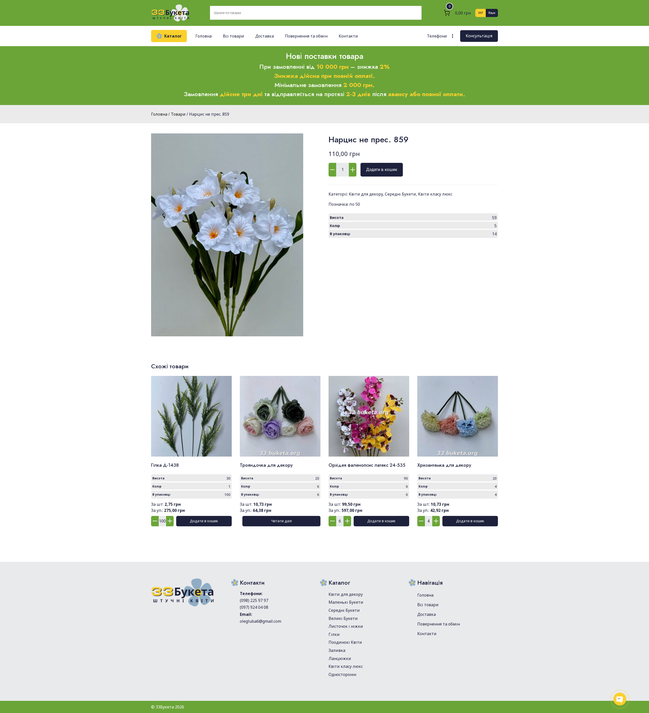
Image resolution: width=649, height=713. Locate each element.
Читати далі (281, 520)
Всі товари (233, 36)
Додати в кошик (381, 169)
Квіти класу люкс (435, 194)
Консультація (479, 36)
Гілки (334, 634)
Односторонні (342, 674)
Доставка (264, 36)
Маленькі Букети (346, 602)
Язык (491, 13)
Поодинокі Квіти (345, 642)
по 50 (354, 204)
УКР (480, 13)
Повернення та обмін (306, 36)
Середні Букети (400, 194)
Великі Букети (343, 618)
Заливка (337, 650)
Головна (203, 36)
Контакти (348, 36)
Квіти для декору (366, 194)
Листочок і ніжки (346, 626)
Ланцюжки (340, 658)
